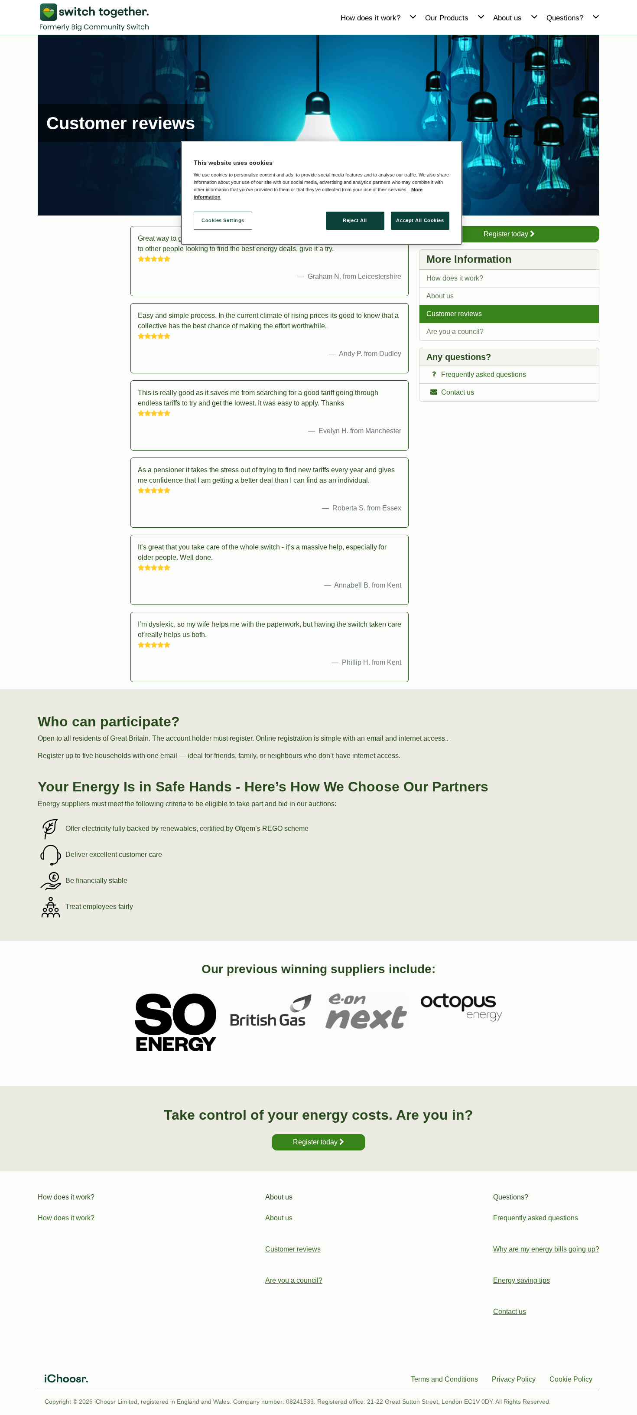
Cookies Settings (223, 220)
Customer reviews (454, 313)
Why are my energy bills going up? (546, 1249)
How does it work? (454, 278)
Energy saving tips (521, 1280)
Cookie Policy (570, 1379)
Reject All (355, 220)
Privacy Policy (514, 1379)
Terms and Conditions (444, 1379)
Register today (507, 234)
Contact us (509, 1311)
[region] (321, 193)
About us (440, 296)
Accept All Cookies (420, 220)
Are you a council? (455, 331)
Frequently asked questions (535, 1218)
